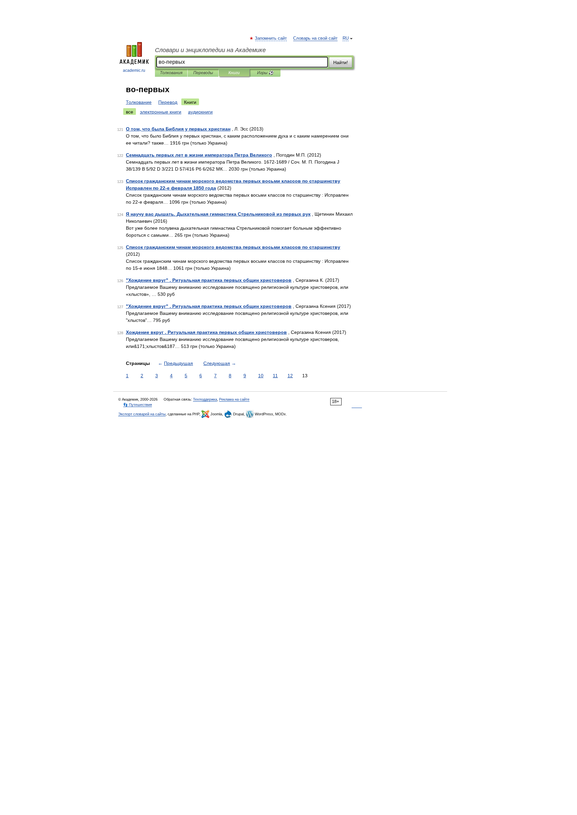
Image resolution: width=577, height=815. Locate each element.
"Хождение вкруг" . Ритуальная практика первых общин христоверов (209, 280)
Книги (234, 72)
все (129, 112)
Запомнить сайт (271, 38)
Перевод (167, 102)
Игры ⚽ (265, 72)
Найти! (340, 62)
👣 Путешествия (137, 405)
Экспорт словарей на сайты (142, 414)
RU (346, 38)
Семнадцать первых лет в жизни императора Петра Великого (199, 155)
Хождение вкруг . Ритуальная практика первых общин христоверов (206, 332)
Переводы (203, 72)
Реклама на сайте (234, 399)
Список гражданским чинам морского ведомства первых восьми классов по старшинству (233, 247)
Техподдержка (205, 399)
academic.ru (134, 70)
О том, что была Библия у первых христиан (178, 129)
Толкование (139, 102)
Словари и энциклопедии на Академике (210, 50)
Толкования (171, 72)
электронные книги (160, 112)
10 (260, 375)
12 (290, 375)
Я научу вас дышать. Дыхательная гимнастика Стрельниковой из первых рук (218, 214)
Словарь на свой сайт (315, 38)
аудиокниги (200, 112)
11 (275, 375)
